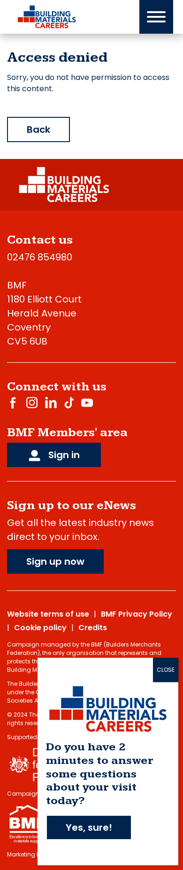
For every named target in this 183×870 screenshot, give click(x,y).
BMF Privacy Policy (136, 614)
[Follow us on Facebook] (13, 402)
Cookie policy (40, 627)
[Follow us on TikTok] (69, 402)
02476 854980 (39, 257)
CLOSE (166, 670)
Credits (92, 627)
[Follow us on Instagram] (32, 402)
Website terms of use (48, 614)
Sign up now (55, 561)
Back (38, 129)
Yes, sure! (89, 827)
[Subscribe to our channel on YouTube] (87, 402)
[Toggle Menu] (156, 16)
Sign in (63, 454)
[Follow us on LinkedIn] (51, 402)
